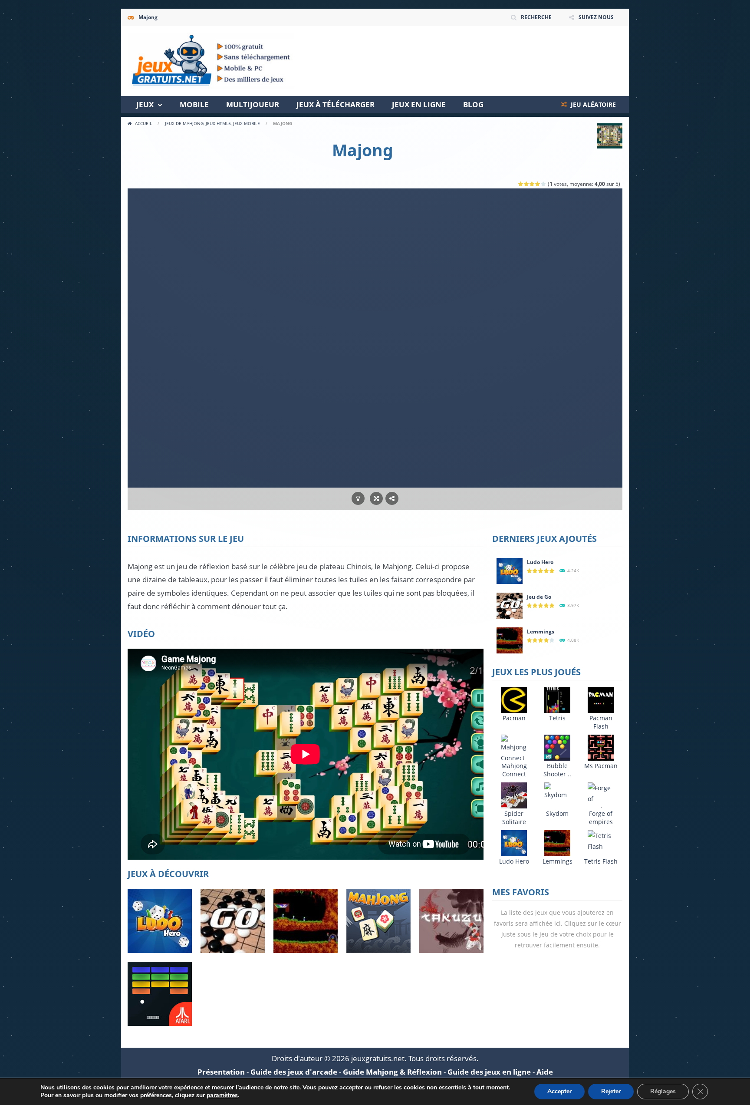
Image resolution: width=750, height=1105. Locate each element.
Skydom (557, 813)
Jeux (145, 104)
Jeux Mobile (246, 123)
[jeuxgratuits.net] (211, 60)
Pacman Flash (600, 722)
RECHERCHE (536, 17)
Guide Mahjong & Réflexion (392, 1072)
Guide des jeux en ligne (489, 1072)
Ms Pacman (601, 766)
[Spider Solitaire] (514, 795)
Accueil (143, 123)
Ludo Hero (540, 562)
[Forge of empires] (601, 798)
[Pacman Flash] (601, 699)
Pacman (514, 718)
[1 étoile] (521, 183)
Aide (544, 1072)
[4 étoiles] (538, 183)
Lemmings (540, 631)
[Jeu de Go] (510, 605)
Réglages (663, 1091)
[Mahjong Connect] (514, 748)
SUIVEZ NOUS (596, 17)
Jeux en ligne (419, 104)
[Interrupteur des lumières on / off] (358, 498)
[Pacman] (514, 699)
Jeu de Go (539, 596)
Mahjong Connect (514, 770)
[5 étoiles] (543, 183)
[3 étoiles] (532, 183)
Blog (473, 104)
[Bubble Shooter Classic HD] (557, 747)
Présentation (221, 1072)
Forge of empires (601, 817)
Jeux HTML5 (218, 123)
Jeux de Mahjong (184, 123)
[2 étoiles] (527, 183)
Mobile (194, 104)
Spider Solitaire (514, 817)
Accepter (559, 1091)
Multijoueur (252, 104)
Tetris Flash (601, 861)
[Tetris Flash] (601, 840)
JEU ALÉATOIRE (592, 104)
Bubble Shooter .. (557, 770)
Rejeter (611, 1091)
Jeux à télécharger (335, 104)
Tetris (557, 718)
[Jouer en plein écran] (376, 498)
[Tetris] (557, 699)
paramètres (222, 1095)
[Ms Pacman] (601, 747)
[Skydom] (557, 790)
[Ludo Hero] (510, 570)
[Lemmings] (510, 640)
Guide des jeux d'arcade (293, 1072)
